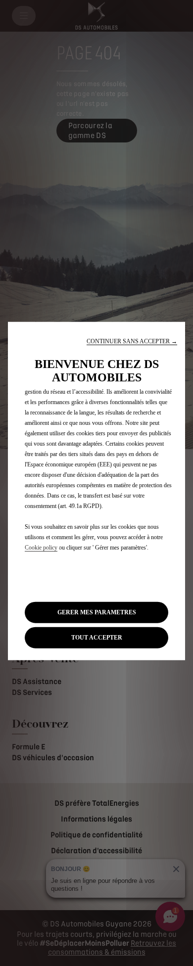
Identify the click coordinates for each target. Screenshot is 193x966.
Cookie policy (41, 547)
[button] (132, 341)
